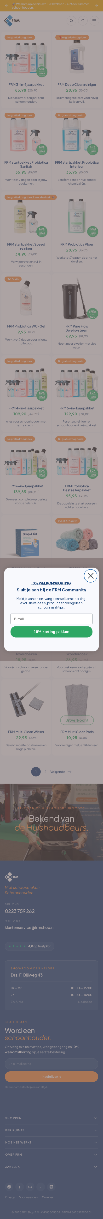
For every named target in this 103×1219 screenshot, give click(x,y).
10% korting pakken (51, 632)
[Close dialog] (90, 575)
